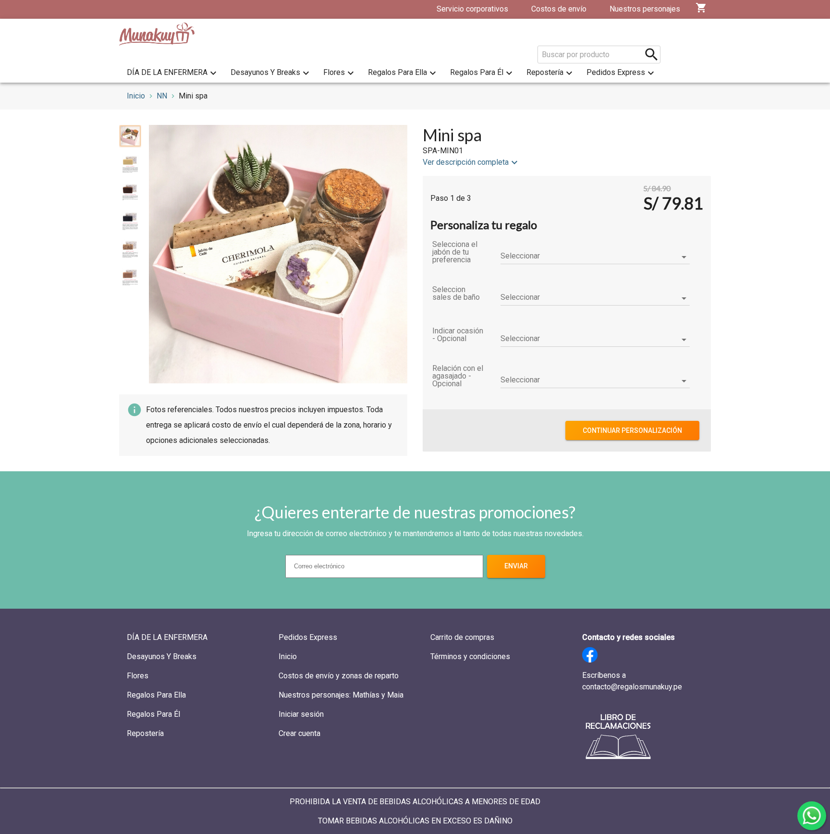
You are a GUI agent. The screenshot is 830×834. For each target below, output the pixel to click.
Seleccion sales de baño (456, 293)
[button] (595, 257)
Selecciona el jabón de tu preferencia (454, 252)
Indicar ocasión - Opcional (457, 335)
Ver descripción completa (466, 162)
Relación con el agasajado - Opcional (457, 376)
